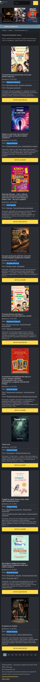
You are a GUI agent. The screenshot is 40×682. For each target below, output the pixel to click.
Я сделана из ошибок (9, 626)
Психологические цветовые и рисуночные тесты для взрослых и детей (16, 315)
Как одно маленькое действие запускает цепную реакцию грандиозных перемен (16, 257)
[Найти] (28, 3)
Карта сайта (6, 679)
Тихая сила (6, 444)
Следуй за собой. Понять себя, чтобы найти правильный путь (15, 500)
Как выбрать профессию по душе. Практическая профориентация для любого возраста (15, 565)
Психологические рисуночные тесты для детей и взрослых (16, 75)
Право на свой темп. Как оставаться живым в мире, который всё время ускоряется (15, 135)
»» (35, 655)
